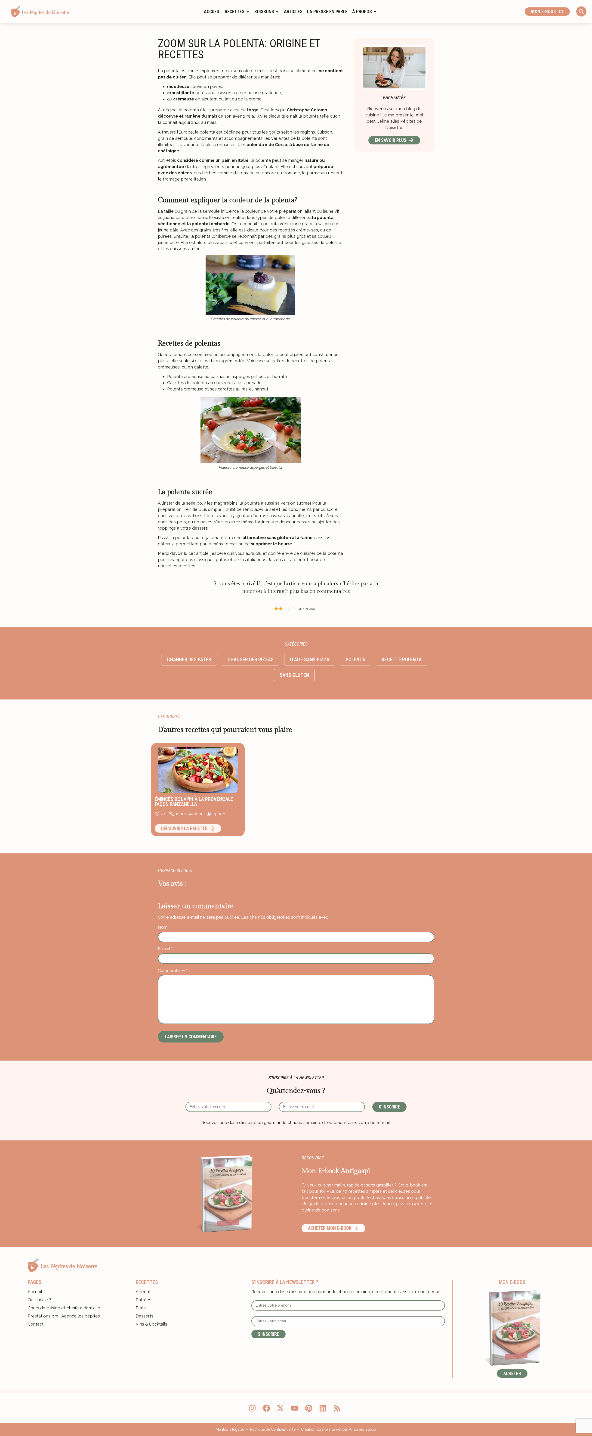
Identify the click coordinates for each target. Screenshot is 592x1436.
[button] (237, 11)
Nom (164, 927)
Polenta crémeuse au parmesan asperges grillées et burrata (227, 376)
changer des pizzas (251, 659)
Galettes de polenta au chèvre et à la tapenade (214, 382)
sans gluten (294, 675)
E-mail (165, 949)
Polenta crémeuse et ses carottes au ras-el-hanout (217, 389)
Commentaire (173, 970)
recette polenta (402, 659)
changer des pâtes (189, 659)
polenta (355, 659)
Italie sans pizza (309, 659)
